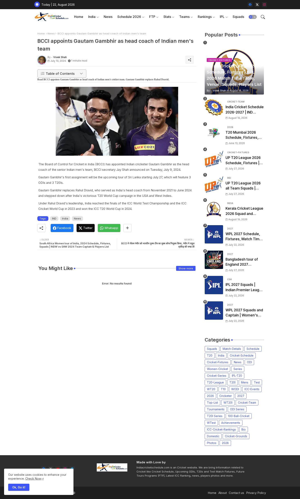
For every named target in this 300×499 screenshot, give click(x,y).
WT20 (211, 389)
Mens (244, 382)
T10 (223, 389)
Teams (184, 17)
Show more (186, 268)
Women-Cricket (217, 369)
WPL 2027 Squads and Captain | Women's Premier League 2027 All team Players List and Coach (244, 313)
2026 (210, 396)
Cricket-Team (247, 402)
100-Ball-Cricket (238, 416)
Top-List (212, 402)
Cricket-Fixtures (217, 362)
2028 (225, 443)
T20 (209, 355)
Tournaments (215, 409)
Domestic (213, 436)
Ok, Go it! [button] (18, 487)
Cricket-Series (216, 375)
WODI (235, 389)
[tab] (79, 16)
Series (237, 369)
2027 (240, 396)
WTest (211, 422)
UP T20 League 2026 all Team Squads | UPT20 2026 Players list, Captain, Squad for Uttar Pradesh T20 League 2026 (244, 186)
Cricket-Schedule (241, 355)
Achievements (230, 422)
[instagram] (264, 4)
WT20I (227, 402)
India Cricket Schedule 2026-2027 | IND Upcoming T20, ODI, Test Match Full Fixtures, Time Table (245, 110)
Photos (211, 443)
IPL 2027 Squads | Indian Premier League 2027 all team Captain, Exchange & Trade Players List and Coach (244, 288)
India (92, 17)
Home (78, 17)
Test (257, 382)
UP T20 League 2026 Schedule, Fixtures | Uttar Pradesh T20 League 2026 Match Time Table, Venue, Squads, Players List (243, 161)
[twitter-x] (257, 4)
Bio (243, 429)
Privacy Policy (256, 493)
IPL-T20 (237, 375)
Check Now (33, 478)
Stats (167, 17)
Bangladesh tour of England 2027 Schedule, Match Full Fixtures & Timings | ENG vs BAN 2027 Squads (243, 262)
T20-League (215, 382)
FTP (152, 17)
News (108, 17)
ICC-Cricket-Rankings (221, 429)
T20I (232, 382)
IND (54, 218)
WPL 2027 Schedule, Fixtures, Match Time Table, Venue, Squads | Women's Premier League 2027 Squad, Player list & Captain (244, 237)
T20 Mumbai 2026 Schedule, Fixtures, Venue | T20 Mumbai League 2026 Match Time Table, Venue (243, 135)
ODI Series (237, 409)
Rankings (205, 17)
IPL (222, 17)
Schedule (253, 348)
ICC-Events (251, 389)
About (222, 493)
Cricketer (225, 396)
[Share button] (127, 228)
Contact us (236, 493)
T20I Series (214, 416)
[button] (253, 17)
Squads (238, 17)
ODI (249, 362)
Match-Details (232, 348)
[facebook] (250, 4)
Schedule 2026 (129, 17)
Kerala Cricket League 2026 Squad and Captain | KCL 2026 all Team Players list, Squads (244, 211)
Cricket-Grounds (236, 436)
